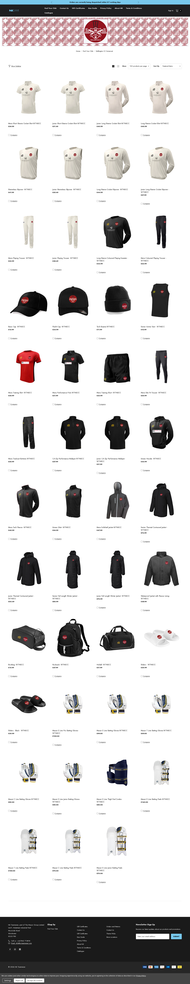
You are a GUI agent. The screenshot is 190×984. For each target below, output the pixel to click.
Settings (7, 980)
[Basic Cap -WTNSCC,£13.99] (28, 300)
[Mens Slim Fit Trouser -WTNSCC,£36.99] (161, 366)
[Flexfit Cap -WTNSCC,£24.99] (72, 300)
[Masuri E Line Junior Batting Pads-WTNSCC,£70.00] (117, 841)
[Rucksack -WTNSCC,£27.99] (72, 638)
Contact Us (81, 930)
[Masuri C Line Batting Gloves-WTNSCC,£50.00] (28, 772)
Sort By (156, 66)
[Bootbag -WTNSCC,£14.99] (28, 638)
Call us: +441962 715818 (20, 941)
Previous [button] (51, 2)
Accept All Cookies (34, 980)
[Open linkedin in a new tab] (20, 949)
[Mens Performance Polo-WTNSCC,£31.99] (72, 366)
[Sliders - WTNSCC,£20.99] (161, 638)
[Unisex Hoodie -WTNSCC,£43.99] (161, 432)
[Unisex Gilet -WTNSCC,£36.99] (72, 501)
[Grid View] (113, 66)
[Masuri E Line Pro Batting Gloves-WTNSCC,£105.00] (72, 704)
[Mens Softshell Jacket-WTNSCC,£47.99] (117, 501)
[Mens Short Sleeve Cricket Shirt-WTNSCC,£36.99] (28, 97)
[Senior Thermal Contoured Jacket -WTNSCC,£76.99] (161, 501)
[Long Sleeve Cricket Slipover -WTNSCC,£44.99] (117, 163)
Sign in (170, 10)
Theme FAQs (111, 933)
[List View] (118, 66)
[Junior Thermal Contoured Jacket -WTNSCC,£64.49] (28, 569)
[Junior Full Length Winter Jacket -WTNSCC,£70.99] (117, 569)
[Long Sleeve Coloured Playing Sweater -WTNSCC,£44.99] (117, 231)
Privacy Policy (82, 940)
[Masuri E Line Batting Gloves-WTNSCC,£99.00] (117, 704)
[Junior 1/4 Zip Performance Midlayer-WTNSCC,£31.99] (117, 432)
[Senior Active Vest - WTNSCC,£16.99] (161, 300)
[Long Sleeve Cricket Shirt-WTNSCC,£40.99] (161, 97)
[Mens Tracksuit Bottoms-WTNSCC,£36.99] (28, 432)
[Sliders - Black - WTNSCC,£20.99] (28, 704)
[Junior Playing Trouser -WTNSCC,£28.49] (72, 231)
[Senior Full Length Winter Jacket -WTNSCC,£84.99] (72, 569)
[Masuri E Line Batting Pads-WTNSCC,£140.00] (161, 772)
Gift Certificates (82, 926)
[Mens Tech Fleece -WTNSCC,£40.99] (28, 501)
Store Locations (111, 937)
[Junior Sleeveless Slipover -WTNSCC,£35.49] (72, 163)
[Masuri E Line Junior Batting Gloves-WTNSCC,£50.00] (72, 772)
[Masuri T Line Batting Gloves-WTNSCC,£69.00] (161, 704)
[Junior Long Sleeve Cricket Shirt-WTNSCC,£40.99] (117, 97)
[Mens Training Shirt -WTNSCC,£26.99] (28, 366)
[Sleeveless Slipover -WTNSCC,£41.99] (28, 163)
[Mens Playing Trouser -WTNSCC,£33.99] (28, 231)
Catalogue (80, 951)
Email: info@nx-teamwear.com (21, 943)
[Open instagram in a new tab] (15, 949)
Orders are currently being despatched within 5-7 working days (95, 2)
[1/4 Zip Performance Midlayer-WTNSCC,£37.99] (72, 432)
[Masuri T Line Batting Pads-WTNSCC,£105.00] (28, 841)
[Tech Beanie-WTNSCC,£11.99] (117, 300)
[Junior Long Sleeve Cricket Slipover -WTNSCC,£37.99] (161, 163)
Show (124, 66)
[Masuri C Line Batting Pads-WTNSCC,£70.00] (72, 841)
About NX (80, 944)
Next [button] (138, 2)
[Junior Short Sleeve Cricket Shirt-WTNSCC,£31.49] (72, 97)
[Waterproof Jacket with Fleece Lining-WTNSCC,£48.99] (161, 569)
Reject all (19, 980)
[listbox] (171, 66)
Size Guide (81, 937)
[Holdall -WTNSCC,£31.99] (117, 638)
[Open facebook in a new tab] (10, 949)
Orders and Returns (113, 926)
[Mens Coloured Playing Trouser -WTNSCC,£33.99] (161, 231)
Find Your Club (53, 929)
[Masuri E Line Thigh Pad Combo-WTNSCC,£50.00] (117, 772)
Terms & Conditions (84, 947)
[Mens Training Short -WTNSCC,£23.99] (117, 366)
